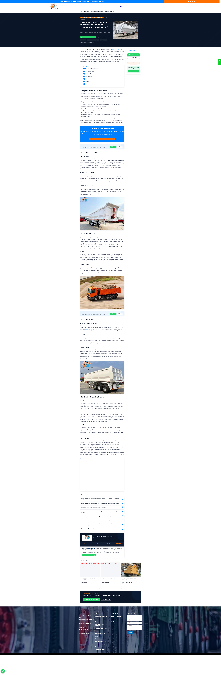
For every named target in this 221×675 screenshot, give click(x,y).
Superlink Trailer (98, 646)
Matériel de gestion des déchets (90, 78)
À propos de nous (71, 6)
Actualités (104, 6)
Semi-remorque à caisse (100, 644)
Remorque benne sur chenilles (102, 641)
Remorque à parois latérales (101, 630)
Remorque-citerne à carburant (101, 621)
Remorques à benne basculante (99, 625)
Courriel (120, 146)
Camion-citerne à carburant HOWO (117, 622)
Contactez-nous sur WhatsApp (89, 37)
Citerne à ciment (98, 636)
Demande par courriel (102, 555)
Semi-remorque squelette (100, 649)
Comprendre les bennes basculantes (91, 68)
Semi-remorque (82, 6)
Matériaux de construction (89, 71)
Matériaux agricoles (88, 73)
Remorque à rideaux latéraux (101, 638)
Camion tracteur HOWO (116, 619)
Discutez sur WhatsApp (134, 70)
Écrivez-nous (102, 37)
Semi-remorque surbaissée (101, 616)
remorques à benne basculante (115, 49)
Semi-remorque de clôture (101, 633)
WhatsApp (113, 146)
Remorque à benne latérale (101, 628)
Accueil (62, 6)
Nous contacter (113, 6)
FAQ (85, 83)
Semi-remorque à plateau (100, 619)
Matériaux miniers (88, 76)
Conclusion (86, 81)
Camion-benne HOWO (116, 616)
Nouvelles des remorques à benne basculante (91, 17)
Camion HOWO (93, 6)
